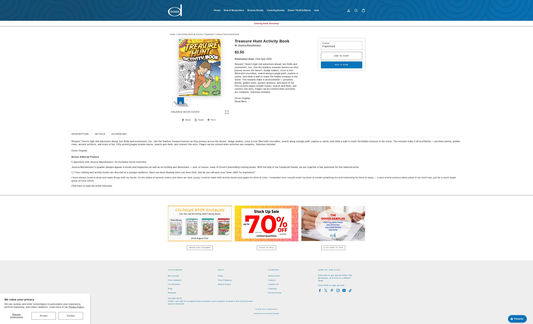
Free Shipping (225, 280)
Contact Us (273, 284)
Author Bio (119, 134)
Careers (272, 280)
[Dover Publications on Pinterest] (332, 290)
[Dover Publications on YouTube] (344, 290)
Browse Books (255, 10)
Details (100, 134)
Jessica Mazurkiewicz (249, 45)
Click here (76, 186)
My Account (173, 276)
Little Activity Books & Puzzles (190, 34)
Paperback (209, 34)
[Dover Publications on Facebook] (319, 290)
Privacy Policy (274, 293)
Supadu (276, 313)
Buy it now (341, 65)
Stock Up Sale (266, 247)
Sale (316, 10)
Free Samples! (175, 280)
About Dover (274, 276)
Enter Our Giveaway (200, 247)
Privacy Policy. (76, 307)
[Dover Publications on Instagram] (338, 290)
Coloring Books (276, 10)
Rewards (172, 293)
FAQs (220, 276)
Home (217, 10)
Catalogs (272, 289)
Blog (170, 289)
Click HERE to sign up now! (331, 285)
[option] (266, 23)
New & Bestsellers (234, 10)
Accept (44, 316)
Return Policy (224, 284)
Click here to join (333, 247)
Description (80, 134)
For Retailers (174, 284)
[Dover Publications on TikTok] (350, 290)
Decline (71, 316)
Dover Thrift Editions (299, 10)
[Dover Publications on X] (325, 290)
